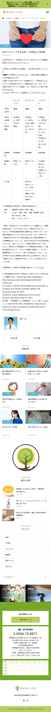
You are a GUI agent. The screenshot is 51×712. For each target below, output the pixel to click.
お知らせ (8, 566)
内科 (7, 537)
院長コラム (9, 561)
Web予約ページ (25, 620)
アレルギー (9, 549)
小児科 (5, 46)
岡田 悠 (23, 319)
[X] (24, 700)
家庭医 (7, 555)
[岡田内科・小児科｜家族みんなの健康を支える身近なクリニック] (12, 11)
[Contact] (27, 700)
